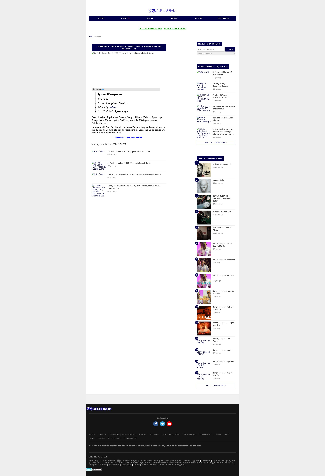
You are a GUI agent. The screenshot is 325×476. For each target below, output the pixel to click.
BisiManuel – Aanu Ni (222, 164)
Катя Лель (114, 464)
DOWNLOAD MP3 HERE (128, 137)
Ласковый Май (107, 460)
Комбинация (130, 460)
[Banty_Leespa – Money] (204, 353)
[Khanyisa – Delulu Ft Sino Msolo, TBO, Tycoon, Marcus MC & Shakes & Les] (99, 191)
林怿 (119, 460)
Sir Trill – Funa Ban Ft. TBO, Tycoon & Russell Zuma (129, 151)
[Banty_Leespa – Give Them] (204, 342)
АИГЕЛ (169, 464)
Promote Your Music (206, 435)
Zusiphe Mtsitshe (98, 464)
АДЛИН (195, 460)
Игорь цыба (228, 460)
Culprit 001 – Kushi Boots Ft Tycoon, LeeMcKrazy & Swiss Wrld (134, 174)
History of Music (175, 435)
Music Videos (154, 435)
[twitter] (162, 423)
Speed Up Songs (189, 435)
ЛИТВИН (206, 460)
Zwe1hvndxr (131, 462)
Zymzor (93, 460)
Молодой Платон (180, 460)
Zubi (156, 460)
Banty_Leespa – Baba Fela (224, 259)
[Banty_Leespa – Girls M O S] (204, 281)
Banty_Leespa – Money (222, 350)
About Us (92, 435)
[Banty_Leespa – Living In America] (204, 328)
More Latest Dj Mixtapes (215, 142)
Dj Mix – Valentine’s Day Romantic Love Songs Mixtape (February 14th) (223, 131)
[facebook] (155, 423)
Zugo (212, 462)
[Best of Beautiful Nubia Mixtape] (204, 121)
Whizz (113, 107)
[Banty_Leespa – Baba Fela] (204, 265)
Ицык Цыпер (157, 464)
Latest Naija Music (128, 435)
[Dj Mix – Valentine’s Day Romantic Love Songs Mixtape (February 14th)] (204, 133)
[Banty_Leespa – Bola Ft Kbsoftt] (204, 376)
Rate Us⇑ (101, 438)
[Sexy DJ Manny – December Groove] (204, 87)
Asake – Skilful (219, 180)
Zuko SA (229, 462)
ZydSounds (145, 462)
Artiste (218, 435)
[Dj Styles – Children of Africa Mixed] (204, 75)
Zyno (120, 462)
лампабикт (97, 462)
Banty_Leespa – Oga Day (223, 361)
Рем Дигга (110, 462)
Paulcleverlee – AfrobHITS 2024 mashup (224, 107)
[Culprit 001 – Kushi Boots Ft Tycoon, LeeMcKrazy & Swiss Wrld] (99, 178)
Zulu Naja (126, 464)
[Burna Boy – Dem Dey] (204, 217)
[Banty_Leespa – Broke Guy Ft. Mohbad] (204, 249)
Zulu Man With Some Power (167, 462)
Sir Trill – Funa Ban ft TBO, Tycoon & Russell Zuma (129, 163)
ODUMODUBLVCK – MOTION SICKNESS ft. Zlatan (222, 198)
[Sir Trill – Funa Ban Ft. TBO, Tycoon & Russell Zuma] (99, 155)
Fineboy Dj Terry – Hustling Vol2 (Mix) (221, 96)
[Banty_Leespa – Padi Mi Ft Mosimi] (204, 313)
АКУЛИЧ (164, 460)
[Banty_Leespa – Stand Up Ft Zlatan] (204, 297)
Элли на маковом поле (195, 462)
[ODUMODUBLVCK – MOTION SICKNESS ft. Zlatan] (204, 202)
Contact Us (103, 435)
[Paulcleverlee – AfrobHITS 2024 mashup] (204, 110)
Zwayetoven (145, 460)
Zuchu (145, 464)
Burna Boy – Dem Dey (222, 212)
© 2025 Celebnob (114, 438)
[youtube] (169, 423)
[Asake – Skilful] (204, 186)
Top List (226, 435)
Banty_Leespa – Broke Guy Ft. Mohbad (222, 244)
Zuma (220, 462)
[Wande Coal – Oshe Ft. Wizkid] (204, 233)
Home (91, 36)
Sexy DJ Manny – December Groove (220, 84)
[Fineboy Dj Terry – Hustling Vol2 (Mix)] (204, 98)
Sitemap (92, 438)
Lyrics (164, 435)
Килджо (179, 464)
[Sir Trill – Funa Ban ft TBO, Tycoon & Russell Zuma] (99, 166)
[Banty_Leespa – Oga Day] (204, 365)
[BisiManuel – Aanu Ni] (204, 170)
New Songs (142, 435)
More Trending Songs (215, 385)
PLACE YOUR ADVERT (175, 28)
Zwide (137, 464)
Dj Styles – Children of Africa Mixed (222, 73)
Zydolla (216, 460)
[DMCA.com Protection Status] (162, 469)
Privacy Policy (114, 435)
